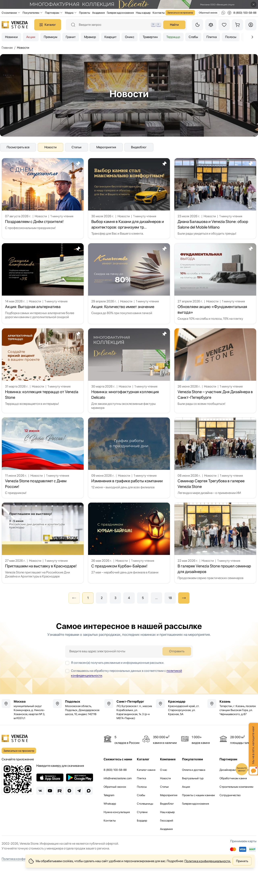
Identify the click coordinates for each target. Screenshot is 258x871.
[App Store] (49, 777)
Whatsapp (110, 803)
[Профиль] (250, 24)
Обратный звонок (208, 12)
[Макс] (89, 791)
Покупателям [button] (31, 12)
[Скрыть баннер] (253, 4)
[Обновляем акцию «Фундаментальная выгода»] (215, 283)
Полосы (230, 37)
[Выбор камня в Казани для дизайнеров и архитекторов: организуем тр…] (129, 198)
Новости (50, 147)
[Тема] (197, 24)
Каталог (50, 25)
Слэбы (193, 37)
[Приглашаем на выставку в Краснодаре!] (43, 543)
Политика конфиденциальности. (207, 861)
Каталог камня (146, 769)
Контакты (159, 12)
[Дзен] (69, 791)
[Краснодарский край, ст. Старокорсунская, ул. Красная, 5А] (180, 707)
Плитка (211, 37)
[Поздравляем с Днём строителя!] (43, 198)
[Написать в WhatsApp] (223, 13)
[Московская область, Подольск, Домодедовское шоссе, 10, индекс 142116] (77, 707)
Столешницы (145, 803)
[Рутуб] (60, 791)
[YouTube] (50, 791)
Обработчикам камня (233, 778)
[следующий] (183, 598)
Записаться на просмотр (180, 12)
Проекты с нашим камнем (198, 795)
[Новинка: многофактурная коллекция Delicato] (129, 370)
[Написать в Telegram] (229, 13)
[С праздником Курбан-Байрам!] (129, 543)
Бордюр (142, 820)
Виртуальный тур (193, 778)
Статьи (76, 147)
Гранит (71, 37)
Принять (242, 861)
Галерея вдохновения (120, 12)
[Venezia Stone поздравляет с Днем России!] (43, 457)
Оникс (129, 37)
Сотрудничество (230, 795)
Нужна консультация (117, 812)
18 (170, 598)
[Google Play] (79, 777)
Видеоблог (139, 147)
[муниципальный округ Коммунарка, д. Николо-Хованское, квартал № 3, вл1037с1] (26, 709)
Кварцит (110, 37)
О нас (163, 769)
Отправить (176, 651)
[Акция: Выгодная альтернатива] (43, 283)
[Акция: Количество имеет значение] (129, 283)
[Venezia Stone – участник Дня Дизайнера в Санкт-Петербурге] (215, 370)
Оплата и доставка (193, 769)
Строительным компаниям (236, 786)
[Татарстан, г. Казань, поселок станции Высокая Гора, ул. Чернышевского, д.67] (231, 707)
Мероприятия (106, 147)
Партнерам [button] (52, 12)
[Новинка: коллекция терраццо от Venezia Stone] (43, 370)
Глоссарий (166, 820)
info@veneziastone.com (118, 778)
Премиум (50, 37)
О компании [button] (9, 12)
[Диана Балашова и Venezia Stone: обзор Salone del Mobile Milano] (215, 198)
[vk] (40, 791)
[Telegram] (79, 791)
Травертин (150, 37)
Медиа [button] (69, 12)
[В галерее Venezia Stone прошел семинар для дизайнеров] (215, 543)
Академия (98, 12)
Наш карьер (143, 12)
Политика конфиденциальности (24, 859)
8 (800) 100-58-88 (115, 769)
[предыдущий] (252, 37)
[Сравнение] (210, 24)
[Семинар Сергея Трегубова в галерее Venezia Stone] (215, 457)
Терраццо (173, 37)
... (156, 598)
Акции (30, 37)
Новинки (11, 37)
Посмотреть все (18, 147)
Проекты (84, 12)
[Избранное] (224, 24)
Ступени (142, 812)
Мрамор (90, 37)
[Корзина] (237, 24)
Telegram (109, 795)
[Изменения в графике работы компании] (129, 457)
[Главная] (15, 24)
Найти (174, 25)
